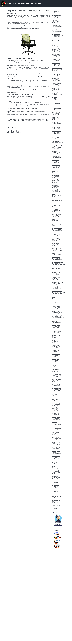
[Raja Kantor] (3, 3)
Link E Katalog (38, 3)
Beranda (9, 3)
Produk (14, 3)
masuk (12, 132)
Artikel (12, 123)
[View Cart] (69, 3)
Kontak (23, 3)
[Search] (70, 3)
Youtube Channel (29, 3)
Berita (18, 3)
